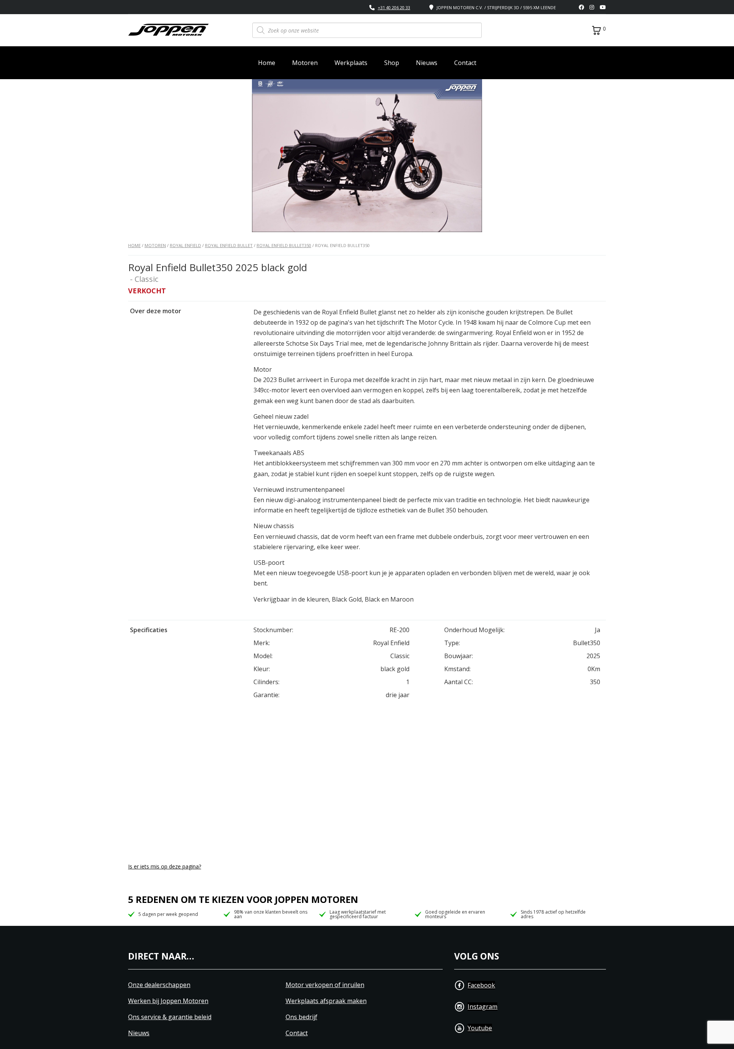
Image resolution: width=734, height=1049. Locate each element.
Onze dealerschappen (159, 985)
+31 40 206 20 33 (394, 7)
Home (266, 63)
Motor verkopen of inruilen (325, 985)
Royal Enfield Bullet (229, 245)
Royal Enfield (185, 245)
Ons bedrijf (301, 1017)
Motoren (305, 63)
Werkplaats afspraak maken (326, 1001)
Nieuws (426, 63)
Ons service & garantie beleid (169, 1017)
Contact (465, 63)
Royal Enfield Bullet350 (284, 245)
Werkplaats (351, 63)
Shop (391, 63)
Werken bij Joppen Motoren (168, 1001)
